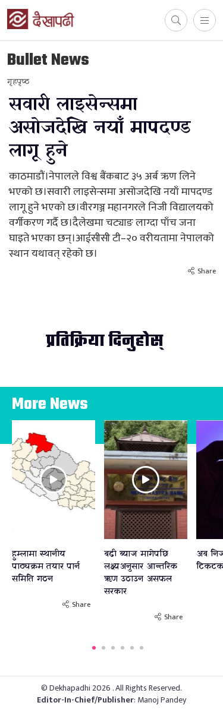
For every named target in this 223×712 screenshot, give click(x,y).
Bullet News (48, 60)
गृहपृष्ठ (18, 81)
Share (206, 271)
